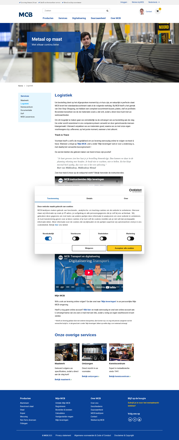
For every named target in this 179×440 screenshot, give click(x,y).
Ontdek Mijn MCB (62, 403)
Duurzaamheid (98, 18)
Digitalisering (79, 18)
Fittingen (24, 423)
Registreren (60, 406)
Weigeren (89, 248)
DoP (22, 113)
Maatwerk (24, 100)
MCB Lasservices (28, 117)
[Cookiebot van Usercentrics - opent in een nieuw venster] (131, 190)
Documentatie (26, 110)
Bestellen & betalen (63, 410)
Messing (24, 416)
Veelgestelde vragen (64, 416)
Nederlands (153, 2)
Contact (94, 416)
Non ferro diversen (28, 420)
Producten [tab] (25, 398)
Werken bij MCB (138, 2)
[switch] (75, 239)
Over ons (94, 403)
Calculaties (60, 413)
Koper (22, 413)
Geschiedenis (96, 406)
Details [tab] (90, 198)
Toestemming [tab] (53, 198)
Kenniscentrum (27, 107)
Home (20, 86)
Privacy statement (63, 435)
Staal (22, 410)
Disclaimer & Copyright (124, 435)
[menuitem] (124, 2)
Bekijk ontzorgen (90, 376)
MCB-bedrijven (97, 413)
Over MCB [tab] (96, 398)
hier (56, 225)
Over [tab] (126, 198)
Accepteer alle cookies (124, 248)
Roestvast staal (26, 406)
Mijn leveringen (61, 420)
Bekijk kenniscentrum (119, 376)
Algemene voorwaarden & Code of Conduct (92, 435)
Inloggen (124, 2)
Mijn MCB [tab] (60, 398)
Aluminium (24, 403)
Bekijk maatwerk (62, 379)
